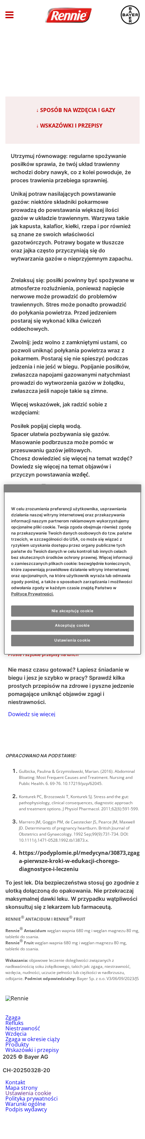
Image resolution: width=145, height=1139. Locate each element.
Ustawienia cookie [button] (28, 1093)
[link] (72, 675)
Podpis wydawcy (26, 1109)
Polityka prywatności (31, 1098)
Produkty (17, 1044)
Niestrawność (22, 1028)
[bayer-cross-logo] (130, 14)
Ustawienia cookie (72, 640)
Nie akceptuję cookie (72, 610)
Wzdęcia (16, 1033)
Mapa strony (21, 1087)
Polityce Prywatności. (32, 593)
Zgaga (13, 1017)
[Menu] (9, 15)
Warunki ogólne (25, 1104)
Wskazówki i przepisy (32, 1050)
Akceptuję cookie (72, 625)
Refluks (14, 1023)
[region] (73, 569)
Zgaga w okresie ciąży (32, 1039)
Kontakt (15, 1082)
